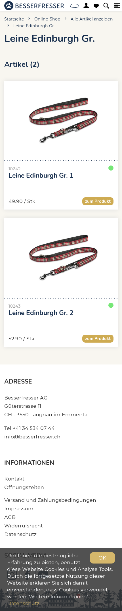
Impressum (18, 508)
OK (102, 558)
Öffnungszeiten (24, 487)
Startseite (14, 19)
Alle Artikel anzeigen (92, 19)
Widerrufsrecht (23, 526)
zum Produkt (98, 201)
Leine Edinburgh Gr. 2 (41, 313)
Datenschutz (20, 534)
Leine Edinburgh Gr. (34, 25)
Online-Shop (47, 19)
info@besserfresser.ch (32, 437)
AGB (10, 517)
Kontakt (14, 479)
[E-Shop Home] (34, 5)
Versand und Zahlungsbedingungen (50, 500)
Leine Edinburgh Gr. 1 (41, 175)
